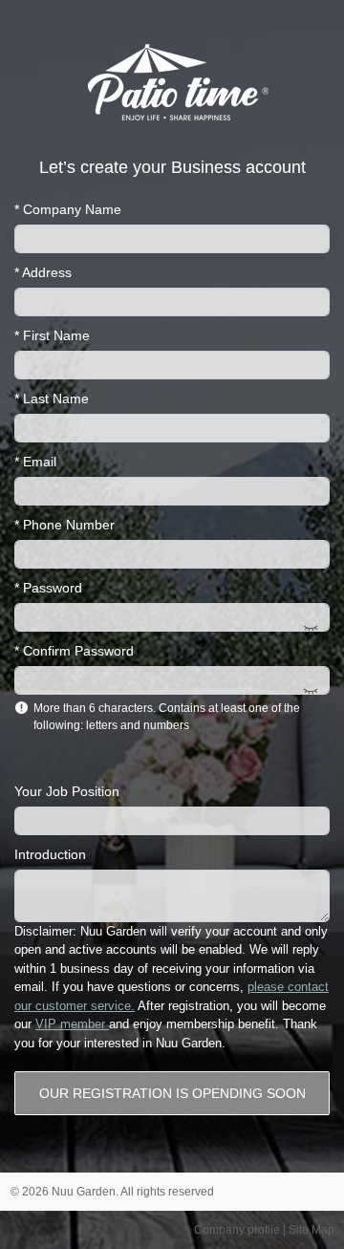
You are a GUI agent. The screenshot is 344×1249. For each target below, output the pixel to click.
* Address (43, 272)
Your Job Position (66, 791)
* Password (48, 587)
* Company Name (67, 209)
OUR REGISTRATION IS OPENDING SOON (172, 1093)
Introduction (50, 854)
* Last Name (51, 398)
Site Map (311, 1230)
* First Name (52, 335)
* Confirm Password (74, 650)
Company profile (237, 1230)
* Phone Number (64, 524)
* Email (35, 461)
